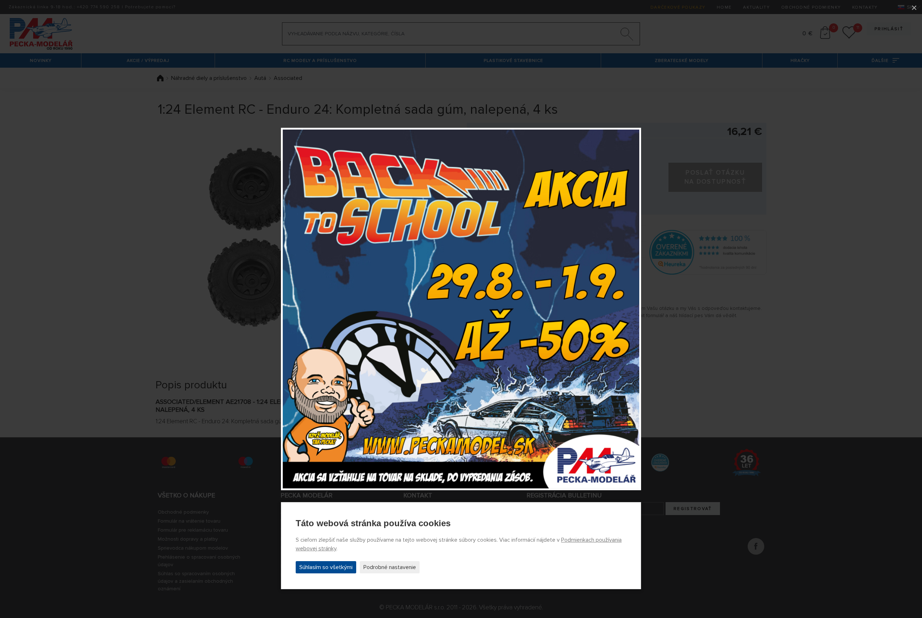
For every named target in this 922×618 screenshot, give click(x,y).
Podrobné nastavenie (389, 567)
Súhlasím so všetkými (326, 567)
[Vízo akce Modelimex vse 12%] (461, 309)
